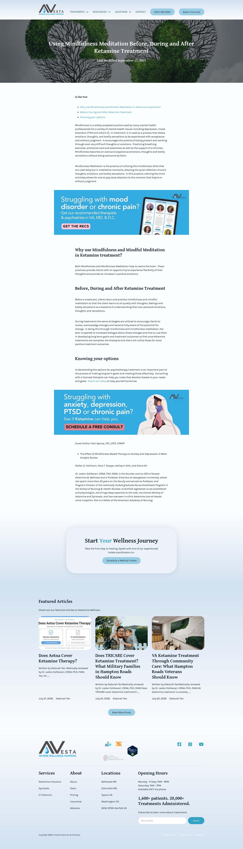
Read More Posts (121, 712)
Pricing (74, 794)
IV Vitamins (45, 794)
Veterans (75, 808)
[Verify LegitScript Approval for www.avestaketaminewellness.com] (132, 751)
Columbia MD (109, 788)
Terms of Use (185, 835)
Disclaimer (199, 835)
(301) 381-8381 (162, 11)
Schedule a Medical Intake (121, 560)
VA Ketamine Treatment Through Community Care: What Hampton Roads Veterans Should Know (175, 666)
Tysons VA (106, 794)
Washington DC (110, 801)
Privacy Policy (169, 835)
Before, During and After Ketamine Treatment (106, 112)
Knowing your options (92, 117)
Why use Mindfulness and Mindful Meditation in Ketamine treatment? (120, 107)
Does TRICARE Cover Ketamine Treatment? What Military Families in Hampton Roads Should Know (117, 666)
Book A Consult (191, 11)
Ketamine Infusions (50, 781)
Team (73, 788)
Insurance (76, 801)
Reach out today (97, 381)
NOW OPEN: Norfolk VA (114, 808)
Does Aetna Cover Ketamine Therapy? (58, 658)
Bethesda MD (109, 781)
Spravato (44, 788)
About (73, 781)
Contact (141, 11)
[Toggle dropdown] (87, 12)
